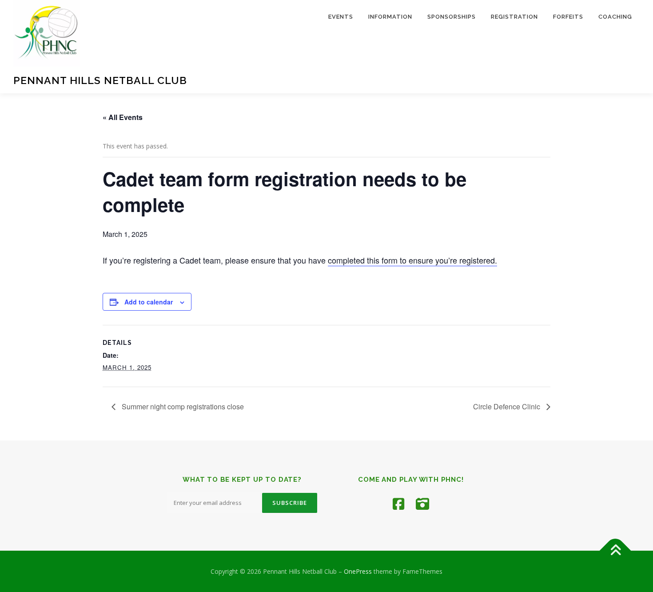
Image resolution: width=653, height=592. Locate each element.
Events (340, 16)
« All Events (123, 117)
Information (390, 16)
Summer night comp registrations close (182, 406)
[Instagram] (422, 504)
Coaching (615, 16)
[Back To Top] (615, 550)
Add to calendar (148, 301)
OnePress (358, 571)
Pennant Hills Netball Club (100, 80)
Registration (514, 16)
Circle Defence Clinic (507, 406)
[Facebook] (398, 504)
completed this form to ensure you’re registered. (412, 260)
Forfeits (568, 16)
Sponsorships (451, 16)
